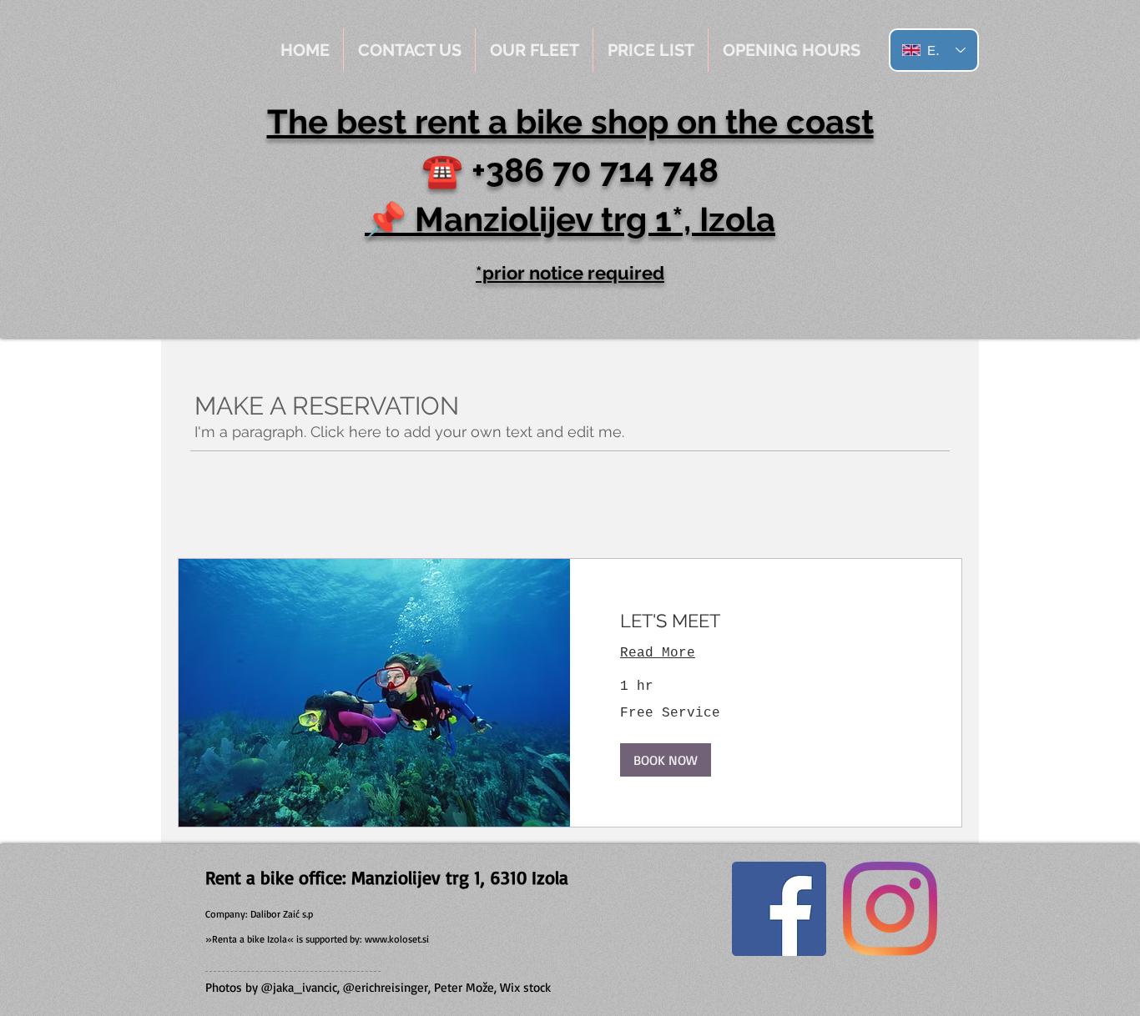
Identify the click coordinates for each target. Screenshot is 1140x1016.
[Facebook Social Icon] (779, 909)
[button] (665, 760)
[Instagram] (890, 909)
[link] (765, 621)
